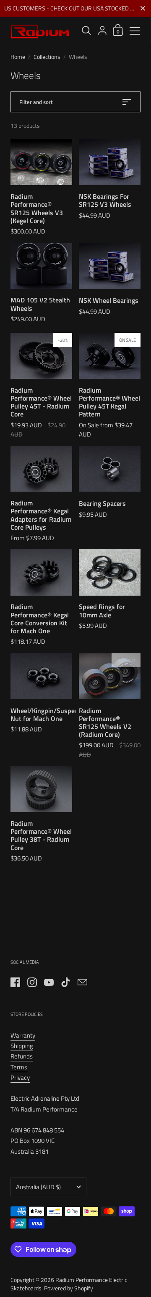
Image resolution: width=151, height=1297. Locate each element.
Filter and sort (36, 102)
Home (17, 56)
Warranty (22, 1035)
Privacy (20, 1077)
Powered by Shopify (68, 1288)
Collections (47, 56)
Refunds (21, 1056)
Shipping (21, 1046)
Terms (18, 1067)
